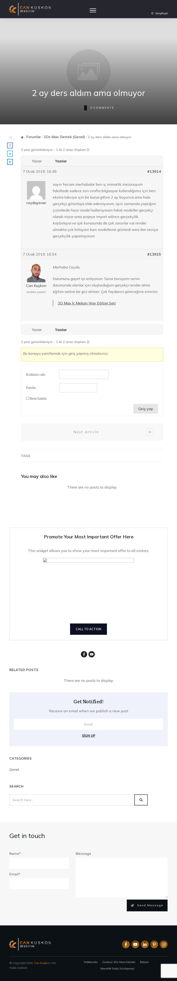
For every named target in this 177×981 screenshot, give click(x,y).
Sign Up (88, 736)
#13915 (154, 254)
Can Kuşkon (42, 963)
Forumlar (33, 136)
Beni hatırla (38, 398)
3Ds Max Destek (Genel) (64, 136)
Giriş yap (145, 408)
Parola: (31, 388)
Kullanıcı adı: (36, 374)
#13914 (154, 171)
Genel (14, 769)
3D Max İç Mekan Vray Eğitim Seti (87, 303)
